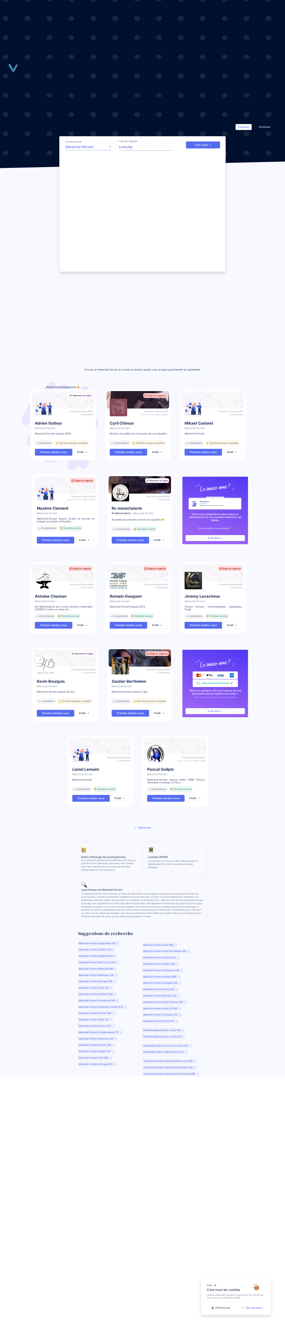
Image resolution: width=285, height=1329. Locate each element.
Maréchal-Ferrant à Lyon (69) (158, 945)
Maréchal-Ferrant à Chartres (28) (96, 994)
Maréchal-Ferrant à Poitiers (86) (160, 976)
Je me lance (213, 538)
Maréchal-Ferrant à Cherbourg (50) (97, 1000)
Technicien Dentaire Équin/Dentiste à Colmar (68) (169, 1073)
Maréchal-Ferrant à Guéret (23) (95, 1045)
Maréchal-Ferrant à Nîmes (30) (159, 964)
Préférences (222, 1307)
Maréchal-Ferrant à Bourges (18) (96, 981)
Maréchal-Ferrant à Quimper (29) (160, 983)
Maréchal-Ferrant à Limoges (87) (96, 1064)
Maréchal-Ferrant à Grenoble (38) (96, 1038)
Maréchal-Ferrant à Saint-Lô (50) (160, 1008)
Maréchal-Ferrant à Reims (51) (159, 989)
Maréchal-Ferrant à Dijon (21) (94, 1019)
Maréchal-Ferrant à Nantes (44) (159, 957)
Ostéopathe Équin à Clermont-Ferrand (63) (166, 1045)
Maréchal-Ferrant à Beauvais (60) (96, 968)
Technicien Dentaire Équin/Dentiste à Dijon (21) (168, 1067)
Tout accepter (253, 1307)
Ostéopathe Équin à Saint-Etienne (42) (163, 1052)
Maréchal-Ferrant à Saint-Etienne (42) (163, 1002)
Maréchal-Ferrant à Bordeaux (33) (96, 975)
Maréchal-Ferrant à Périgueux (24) (161, 970)
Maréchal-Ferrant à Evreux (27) (95, 1026)
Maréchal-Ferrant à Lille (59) (94, 1057)
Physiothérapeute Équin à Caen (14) (162, 1030)
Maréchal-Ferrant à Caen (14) (94, 987)
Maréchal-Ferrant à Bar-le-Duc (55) (97, 962)
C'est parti (201, 145)
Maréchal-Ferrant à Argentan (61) (96, 956)
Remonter (144, 827)
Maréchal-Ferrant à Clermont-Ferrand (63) (101, 1007)
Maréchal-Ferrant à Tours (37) (159, 1021)
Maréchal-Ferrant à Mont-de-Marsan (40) (165, 951)
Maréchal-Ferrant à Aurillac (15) (95, 949)
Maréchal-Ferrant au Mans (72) (95, 1051)
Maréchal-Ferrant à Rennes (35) (160, 995)
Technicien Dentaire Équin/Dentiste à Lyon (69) (168, 1061)
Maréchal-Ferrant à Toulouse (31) (160, 1014)
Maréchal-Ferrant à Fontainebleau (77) (99, 1032)
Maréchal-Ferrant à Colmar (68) (95, 1013)
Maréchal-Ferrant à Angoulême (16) (97, 943)
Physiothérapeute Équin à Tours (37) (162, 1036)
